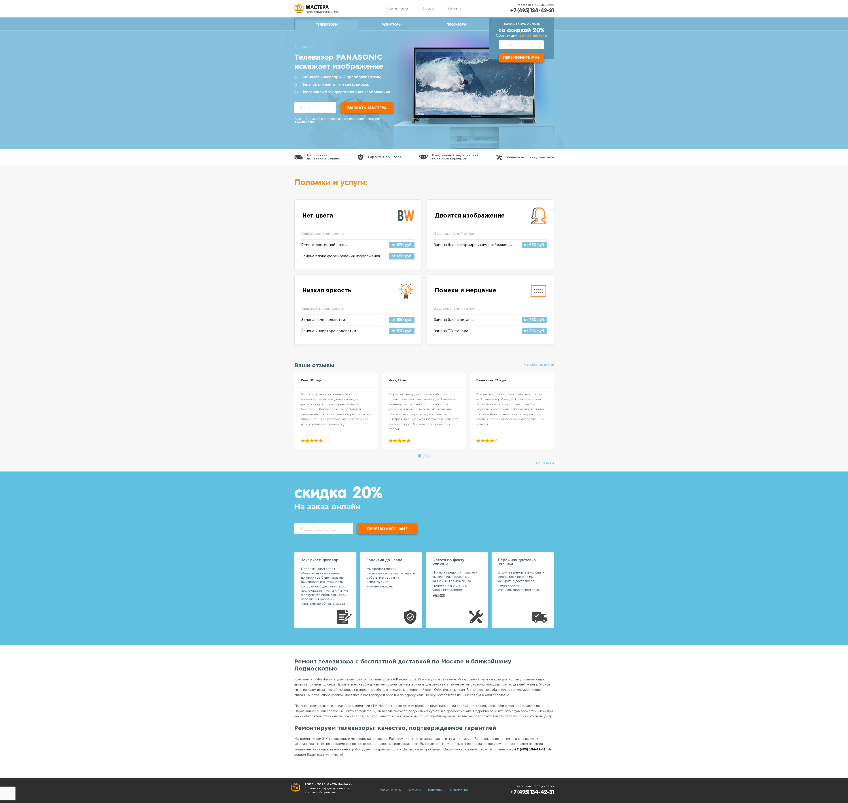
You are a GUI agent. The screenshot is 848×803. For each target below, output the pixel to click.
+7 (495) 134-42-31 (532, 10)
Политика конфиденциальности (327, 788)
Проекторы (457, 25)
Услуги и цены (397, 9)
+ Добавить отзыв (539, 365)
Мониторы (391, 25)
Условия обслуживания (321, 792)
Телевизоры (304, 47)
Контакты (455, 9)
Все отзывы (544, 463)
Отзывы (428, 9)
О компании (459, 790)
